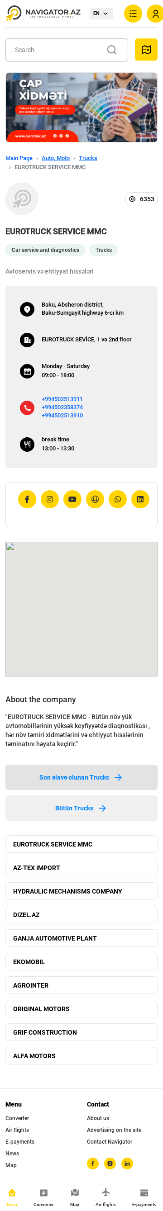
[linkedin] (127, 1163)
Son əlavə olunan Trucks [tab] (74, 777)
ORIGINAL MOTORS (41, 1008)
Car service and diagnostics (45, 250)
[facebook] (93, 1163)
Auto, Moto (56, 158)
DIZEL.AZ (26, 914)
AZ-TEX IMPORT (36, 867)
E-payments (19, 1142)
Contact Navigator (109, 1142)
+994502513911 (62, 399)
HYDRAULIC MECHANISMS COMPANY (67, 891)
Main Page (19, 158)
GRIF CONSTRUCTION (45, 1032)
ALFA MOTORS (34, 1056)
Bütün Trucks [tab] (74, 808)
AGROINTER (30, 985)
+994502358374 (62, 407)
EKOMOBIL (29, 961)
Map (11, 1165)
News (12, 1153)
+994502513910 (62, 415)
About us (98, 1118)
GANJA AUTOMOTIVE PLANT (55, 938)
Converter (17, 1118)
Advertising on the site (114, 1130)
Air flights (17, 1130)
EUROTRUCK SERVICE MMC (52, 844)
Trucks (88, 158)
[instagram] (110, 1163)
